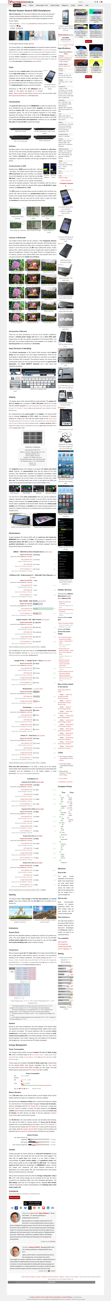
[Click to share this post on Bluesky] (25, 1208)
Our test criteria (63, 778)
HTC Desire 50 (14, 423)
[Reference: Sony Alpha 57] (16, 279)
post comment (15, 1197)
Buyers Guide (55, 5)
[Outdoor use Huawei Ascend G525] (21, 519)
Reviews (17, 5)
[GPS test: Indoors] (53, 168)
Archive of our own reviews (71, 1277)
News (24, 5)
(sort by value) (48, 552)
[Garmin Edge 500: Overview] (18, 224)
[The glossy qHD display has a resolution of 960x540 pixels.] (66, 225)
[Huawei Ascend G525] (16, 265)
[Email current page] (52, 1208)
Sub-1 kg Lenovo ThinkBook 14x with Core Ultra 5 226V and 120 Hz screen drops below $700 (81, 54)
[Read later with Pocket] (39, 1207)
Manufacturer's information (65, 782)
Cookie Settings (67, 1297)
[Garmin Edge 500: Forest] (49, 224)
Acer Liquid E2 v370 (26, 559)
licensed (64, 45)
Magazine (65, 5)
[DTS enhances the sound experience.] (66, 319)
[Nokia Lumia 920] (16, 305)
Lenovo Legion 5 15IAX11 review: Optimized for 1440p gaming (96, 19)
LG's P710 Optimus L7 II (29, 1057)
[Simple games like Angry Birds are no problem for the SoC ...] (20, 912)
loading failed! (11, 1282)
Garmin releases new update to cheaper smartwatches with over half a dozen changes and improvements (96, 69)
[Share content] (12, 1208)
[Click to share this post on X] (29, 1207)
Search (80, 5)
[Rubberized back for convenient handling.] (66, 251)
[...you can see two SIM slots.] (66, 355)
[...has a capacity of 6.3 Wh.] (66, 417)
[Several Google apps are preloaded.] (66, 499)
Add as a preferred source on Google (34, 1203)
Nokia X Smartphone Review (66, 623)
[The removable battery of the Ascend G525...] (66, 396)
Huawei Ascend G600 (18, 96)
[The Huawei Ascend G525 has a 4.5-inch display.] (49, 77)
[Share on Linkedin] (48, 1207)
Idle (12, 971)
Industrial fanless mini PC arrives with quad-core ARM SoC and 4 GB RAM (96, 54)
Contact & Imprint (35, 1297)
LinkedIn (52, 1271)
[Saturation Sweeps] (50, 488)
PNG (72, 45)
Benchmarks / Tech (42, 5)
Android (12, 28)
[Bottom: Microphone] (44, 137)
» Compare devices (66, 184)
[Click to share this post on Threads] (20, 1208)
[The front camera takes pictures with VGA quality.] (66, 304)
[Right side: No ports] (20, 129)
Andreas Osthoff (34, 1247)
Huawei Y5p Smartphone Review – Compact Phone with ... (65, 696)
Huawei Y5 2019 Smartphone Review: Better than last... (64, 702)
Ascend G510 (45, 49)
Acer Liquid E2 (29, 405)
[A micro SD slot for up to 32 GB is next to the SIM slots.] (66, 376)
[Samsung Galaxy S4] (16, 317)
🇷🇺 (19, 26)
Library (73, 5)
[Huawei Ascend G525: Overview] (18, 211)
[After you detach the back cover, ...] (66, 337)
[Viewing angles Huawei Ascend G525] (44, 519)
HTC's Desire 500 (44, 960)
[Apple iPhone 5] (16, 292)
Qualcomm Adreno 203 (64, 66)
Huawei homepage (63, 177)
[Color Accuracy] (14, 488)
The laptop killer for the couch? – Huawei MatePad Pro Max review (81, 34)
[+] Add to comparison (65, 180)
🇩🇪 (17, 26)
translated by (33, 24)
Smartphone (19, 28)
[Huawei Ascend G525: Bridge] (33, 211)
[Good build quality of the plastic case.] (66, 270)
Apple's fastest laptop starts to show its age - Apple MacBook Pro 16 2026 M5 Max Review (96, 34)
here (32, 44)
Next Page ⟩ (89, 41)
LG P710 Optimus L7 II (18, 408)
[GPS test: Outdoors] (46, 168)
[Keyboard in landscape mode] (38, 378)
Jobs (86, 5)
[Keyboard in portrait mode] (15, 378)
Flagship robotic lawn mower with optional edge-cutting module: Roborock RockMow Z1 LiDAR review (81, 19)
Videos (31, 5)
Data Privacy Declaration (53, 1297)
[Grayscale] (38, 488)
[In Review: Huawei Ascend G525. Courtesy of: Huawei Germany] (65, 17)
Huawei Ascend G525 (26, 554)
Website (52, 1241)
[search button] (95, 2)
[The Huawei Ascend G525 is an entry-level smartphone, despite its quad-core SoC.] (66, 197)
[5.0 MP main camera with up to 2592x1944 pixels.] (66, 288)
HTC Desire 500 (28, 564)
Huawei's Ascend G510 (34, 93)
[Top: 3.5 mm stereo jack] (20, 137)
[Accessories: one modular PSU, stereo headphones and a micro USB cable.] (66, 437)
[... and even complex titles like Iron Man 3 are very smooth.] (44, 912)
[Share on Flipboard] (43, 1207)
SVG (66, 46)
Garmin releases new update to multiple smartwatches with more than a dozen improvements (81, 69)
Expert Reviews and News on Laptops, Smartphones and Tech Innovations (40, 1277)
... (21, 26)
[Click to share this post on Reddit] (34, 1207)
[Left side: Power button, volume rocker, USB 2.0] (44, 129)
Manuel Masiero (44, 1213)
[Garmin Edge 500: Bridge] (34, 224)
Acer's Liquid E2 (19, 93)
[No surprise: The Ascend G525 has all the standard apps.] (66, 464)
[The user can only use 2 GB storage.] (66, 532)
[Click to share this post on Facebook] (16, 1208)
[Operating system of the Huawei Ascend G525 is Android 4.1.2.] (66, 565)
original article (34, 1213)
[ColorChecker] (26, 488)
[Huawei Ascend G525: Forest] (47, 211)
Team (43, 1297)
